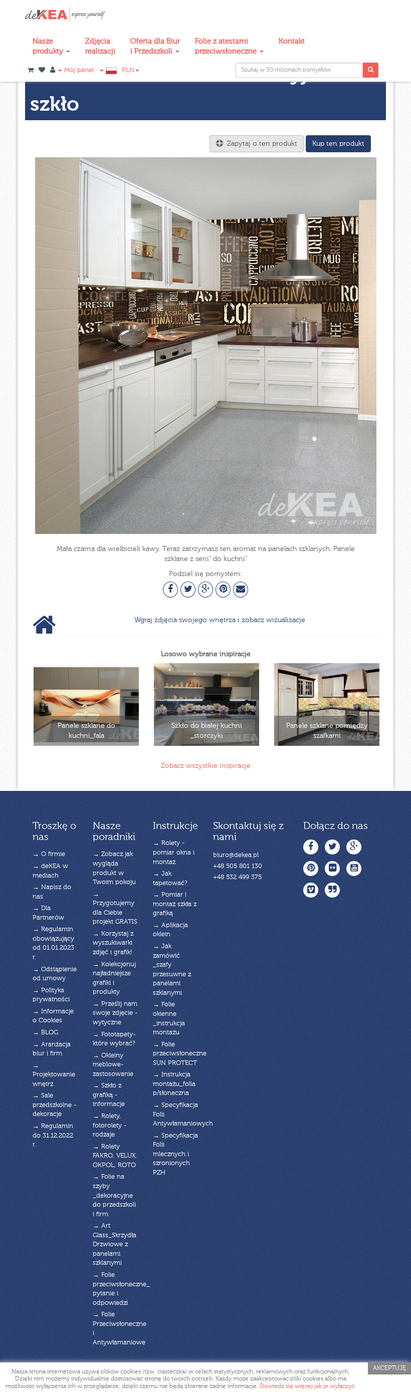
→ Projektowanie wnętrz (54, 1074)
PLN (128, 70)
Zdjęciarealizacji (100, 46)
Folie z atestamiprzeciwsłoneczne (227, 46)
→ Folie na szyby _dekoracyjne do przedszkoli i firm (114, 1195)
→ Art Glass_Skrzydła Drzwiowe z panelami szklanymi (114, 1244)
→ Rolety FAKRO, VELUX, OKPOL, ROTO (115, 1156)
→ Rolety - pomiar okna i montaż (173, 852)
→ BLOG (45, 1032)
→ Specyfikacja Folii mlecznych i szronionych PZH (175, 1154)
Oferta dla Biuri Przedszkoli (155, 46)
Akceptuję (389, 1368)
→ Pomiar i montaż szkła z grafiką (174, 904)
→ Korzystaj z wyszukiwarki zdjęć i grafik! (113, 943)
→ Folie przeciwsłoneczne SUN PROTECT (180, 1053)
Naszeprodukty (49, 46)
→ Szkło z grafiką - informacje (109, 1094)
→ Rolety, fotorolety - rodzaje (110, 1125)
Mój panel (78, 70)
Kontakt (292, 41)
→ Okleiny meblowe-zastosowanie (113, 1064)
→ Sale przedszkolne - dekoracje (55, 1105)
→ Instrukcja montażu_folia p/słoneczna (174, 1083)
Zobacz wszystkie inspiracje (206, 765)
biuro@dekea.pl (236, 855)
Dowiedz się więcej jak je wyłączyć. (308, 1386)
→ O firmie (49, 854)
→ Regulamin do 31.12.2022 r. (53, 1135)
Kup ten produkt (338, 143)
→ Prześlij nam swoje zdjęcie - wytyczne (115, 1013)
